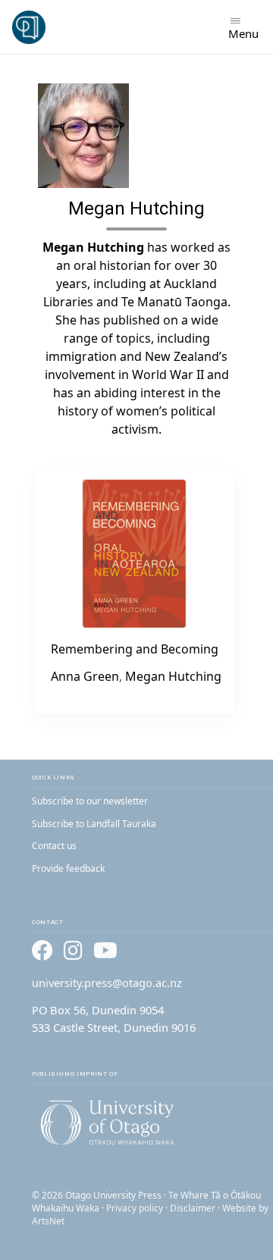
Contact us (54, 845)
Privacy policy (134, 1208)
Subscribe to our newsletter (90, 801)
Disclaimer (192, 1208)
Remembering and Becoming (134, 649)
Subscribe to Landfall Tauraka (94, 823)
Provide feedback (68, 868)
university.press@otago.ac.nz (107, 982)
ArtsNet (48, 1221)
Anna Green (85, 676)
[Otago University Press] (29, 27)
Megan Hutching (173, 676)
